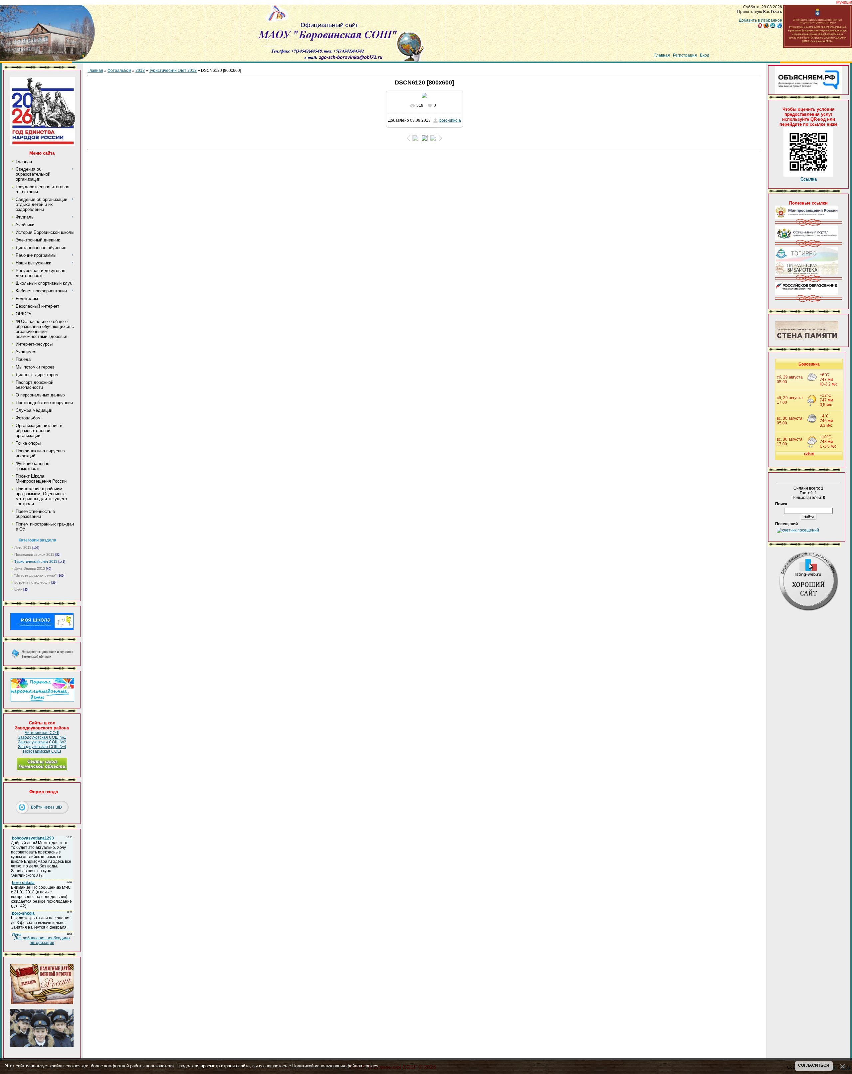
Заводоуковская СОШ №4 (42, 746)
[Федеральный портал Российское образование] (806, 293)
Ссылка (808, 179)
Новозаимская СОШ (42, 751)
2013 (140, 70)
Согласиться (813, 1065)
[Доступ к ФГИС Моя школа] (42, 628)
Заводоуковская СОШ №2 (42, 742)
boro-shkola (450, 120)
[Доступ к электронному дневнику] (42, 657)
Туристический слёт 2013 (35, 561)
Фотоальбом (119, 70)
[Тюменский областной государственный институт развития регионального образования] (806, 260)
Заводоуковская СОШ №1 (42, 737)
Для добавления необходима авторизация (42, 940)
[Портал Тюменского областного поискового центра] (806, 338)
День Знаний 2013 (29, 568)
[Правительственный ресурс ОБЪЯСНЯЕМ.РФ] (808, 93)
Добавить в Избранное (760, 20)
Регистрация (685, 55)
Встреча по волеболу (32, 582)
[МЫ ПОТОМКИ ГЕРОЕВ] (42, 1045)
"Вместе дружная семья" (35, 575)
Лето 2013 (22, 547)
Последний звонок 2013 (34, 554)
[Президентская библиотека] (806, 273)
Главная (662, 55)
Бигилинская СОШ (42, 732)
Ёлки (18, 589)
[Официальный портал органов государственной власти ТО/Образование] (806, 238)
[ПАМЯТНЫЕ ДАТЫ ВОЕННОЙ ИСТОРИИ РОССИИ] (42, 1002)
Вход (704, 55)
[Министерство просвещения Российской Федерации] (806, 217)
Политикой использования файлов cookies (335, 1065)
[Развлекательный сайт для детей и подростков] (42, 700)
